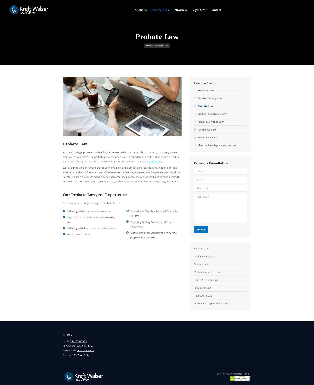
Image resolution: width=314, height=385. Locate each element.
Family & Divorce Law (211, 121)
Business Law (206, 90)
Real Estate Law (207, 137)
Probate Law (205, 106)
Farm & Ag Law (207, 129)
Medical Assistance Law (212, 113)
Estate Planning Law (210, 98)
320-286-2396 (80, 355)
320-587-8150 (85, 345)
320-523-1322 (78, 341)
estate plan (155, 161)
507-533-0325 (85, 350)
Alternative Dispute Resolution (217, 145)
